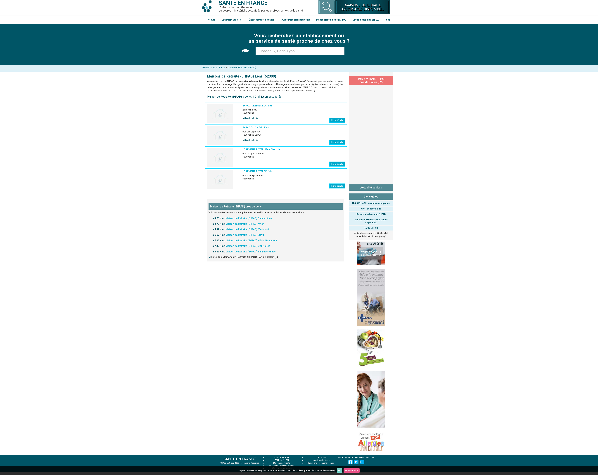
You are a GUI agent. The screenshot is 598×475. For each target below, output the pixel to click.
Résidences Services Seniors (281, 466)
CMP (287, 457)
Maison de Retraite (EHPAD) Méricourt (247, 229)
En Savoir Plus (351, 470)
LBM (287, 460)
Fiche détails (337, 120)
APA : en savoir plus (371, 208)
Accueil (212, 20)
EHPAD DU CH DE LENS (255, 127)
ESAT (277, 460)
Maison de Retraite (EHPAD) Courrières (247, 246)
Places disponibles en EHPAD (331, 20)
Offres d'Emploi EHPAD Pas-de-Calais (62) (371, 80)
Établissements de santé (261, 20)
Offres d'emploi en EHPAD (366, 20)
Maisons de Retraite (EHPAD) (242, 67)
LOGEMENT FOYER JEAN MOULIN (261, 149)
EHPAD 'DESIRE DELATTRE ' (258, 105)
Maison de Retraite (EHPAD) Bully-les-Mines (250, 251)
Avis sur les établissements (296, 20)
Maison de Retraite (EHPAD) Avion (244, 223)
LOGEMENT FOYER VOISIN (257, 171)
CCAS (281, 457)
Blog (387, 20)
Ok (339, 470)
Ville (246, 51)
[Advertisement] (371, 134)
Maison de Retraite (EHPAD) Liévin (245, 234)
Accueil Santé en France (213, 67)
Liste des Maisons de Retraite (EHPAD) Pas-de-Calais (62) (245, 257)
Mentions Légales (326, 463)
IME (282, 460)
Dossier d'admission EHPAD (371, 214)
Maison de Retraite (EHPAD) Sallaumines (248, 218)
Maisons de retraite (281, 463)
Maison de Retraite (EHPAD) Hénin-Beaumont (251, 240)
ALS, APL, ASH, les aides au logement (371, 203)
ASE (276, 457)
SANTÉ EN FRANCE (239, 459)
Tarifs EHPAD (371, 228)
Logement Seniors (231, 20)
